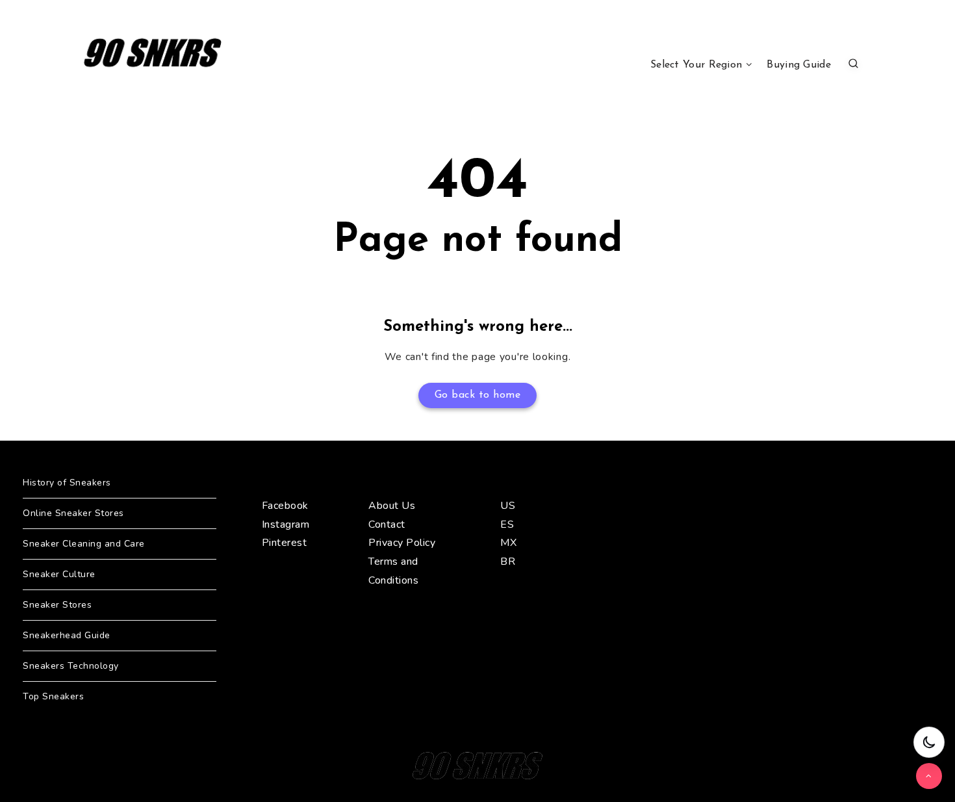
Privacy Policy (401, 543)
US (507, 505)
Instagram (286, 524)
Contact (386, 524)
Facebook (285, 505)
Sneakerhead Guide (66, 635)
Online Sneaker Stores (73, 513)
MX (508, 543)
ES (507, 524)
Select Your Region (696, 65)
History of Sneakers (67, 482)
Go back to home (478, 395)
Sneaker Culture (59, 574)
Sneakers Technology (71, 666)
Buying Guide (799, 65)
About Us (391, 505)
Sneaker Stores (57, 605)
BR (507, 561)
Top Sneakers (53, 696)
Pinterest (284, 543)
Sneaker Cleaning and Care (84, 543)
